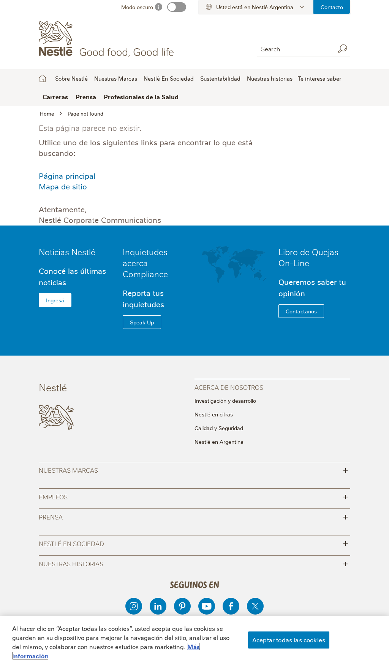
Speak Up (142, 322)
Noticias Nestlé (67, 251)
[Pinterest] (182, 606)
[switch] (176, 7)
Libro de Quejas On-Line (308, 257)
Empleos (193, 496)
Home (42, 78)
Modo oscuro (137, 6)
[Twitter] (255, 606)
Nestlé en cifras (213, 414)
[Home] (108, 39)
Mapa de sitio (63, 186)
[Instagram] (133, 606)
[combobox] (294, 48)
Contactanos (301, 311)
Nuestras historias (270, 78)
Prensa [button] (86, 96)
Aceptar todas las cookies (288, 639)
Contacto (332, 6)
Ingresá (55, 300)
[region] (194, 640)
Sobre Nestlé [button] (71, 78)
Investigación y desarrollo (225, 400)
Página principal (67, 175)
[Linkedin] (158, 606)
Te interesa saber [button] (319, 78)
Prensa (193, 516)
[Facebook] (231, 606)
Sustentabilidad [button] (220, 78)
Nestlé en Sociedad (193, 542)
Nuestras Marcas (193, 469)
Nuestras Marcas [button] (115, 78)
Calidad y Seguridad (218, 427)
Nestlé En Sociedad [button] (169, 78)
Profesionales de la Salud (141, 96)
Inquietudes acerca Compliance (145, 262)
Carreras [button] (55, 96)
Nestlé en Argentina (219, 441)
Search (342, 48)
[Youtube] (206, 606)
